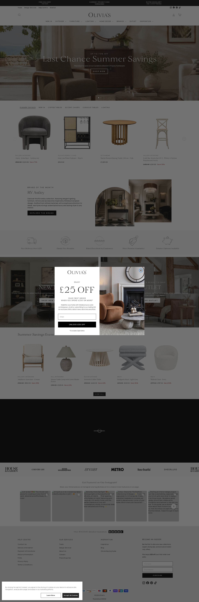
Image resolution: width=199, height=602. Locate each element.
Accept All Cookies (71, 595)
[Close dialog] (141, 270)
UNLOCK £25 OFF (77, 324)
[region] (42, 591)
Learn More (51, 595)
